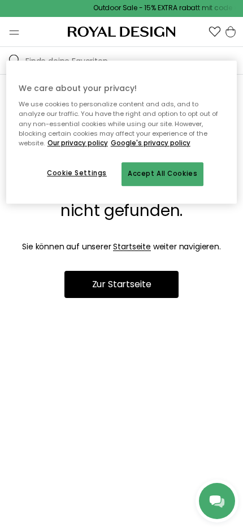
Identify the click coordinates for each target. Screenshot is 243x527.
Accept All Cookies (162, 173)
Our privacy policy (77, 143)
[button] (214, 31)
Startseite (131, 246)
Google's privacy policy (150, 143)
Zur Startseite (121, 284)
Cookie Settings (77, 173)
